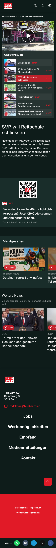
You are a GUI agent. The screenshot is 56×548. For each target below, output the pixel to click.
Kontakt (28, 458)
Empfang (28, 437)
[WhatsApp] (17, 543)
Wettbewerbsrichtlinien (28, 512)
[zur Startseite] (8, 6)
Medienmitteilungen (28, 447)
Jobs (28, 416)
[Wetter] (42, 6)
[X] (42, 543)
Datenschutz (21, 507)
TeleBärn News (8, 17)
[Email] (34, 543)
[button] (25, 543)
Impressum (35, 507)
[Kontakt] (50, 6)
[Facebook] (51, 543)
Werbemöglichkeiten (28, 426)
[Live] (35, 6)
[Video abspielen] (28, 36)
